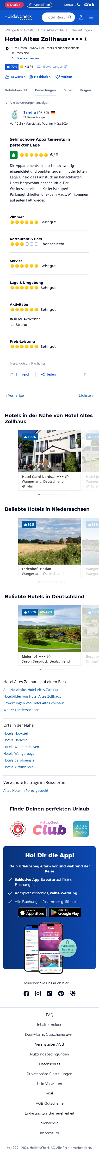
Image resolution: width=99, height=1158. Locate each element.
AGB (49, 1093)
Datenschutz (49, 1064)
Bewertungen (45, 90)
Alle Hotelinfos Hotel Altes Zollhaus (31, 689)
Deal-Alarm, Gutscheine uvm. (49, 1034)
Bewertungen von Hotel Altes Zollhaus (34, 703)
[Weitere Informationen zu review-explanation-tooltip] (65, 67)
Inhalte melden (49, 1025)
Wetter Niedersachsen (21, 709)
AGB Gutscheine (49, 1103)
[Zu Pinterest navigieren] (61, 993)
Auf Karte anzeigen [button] (25, 58)
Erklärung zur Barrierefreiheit (49, 1113)
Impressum (49, 1133)
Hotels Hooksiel (15, 733)
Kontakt (70, 4)
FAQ (49, 1015)
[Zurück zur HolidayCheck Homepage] (18, 17)
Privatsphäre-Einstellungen (49, 1074)
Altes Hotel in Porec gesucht (25, 790)
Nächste (84, 395)
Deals (12, 4)
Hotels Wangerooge (19, 753)
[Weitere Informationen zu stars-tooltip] (85, 39)
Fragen (85, 90)
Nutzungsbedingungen (49, 1054)
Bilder (68, 90)
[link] (81, 17)
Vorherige (16, 395)
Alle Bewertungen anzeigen (29, 102)
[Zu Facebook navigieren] (26, 993)
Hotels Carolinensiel (19, 760)
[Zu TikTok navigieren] (49, 993)
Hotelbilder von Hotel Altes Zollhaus (32, 696)
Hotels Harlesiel (16, 740)
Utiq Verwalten (49, 1084)
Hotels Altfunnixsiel (19, 767)
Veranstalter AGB (49, 1044)
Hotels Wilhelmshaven (21, 746)
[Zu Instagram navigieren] (38, 993)
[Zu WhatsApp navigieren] (72, 993)
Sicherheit (49, 1123)
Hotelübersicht (16, 90)
